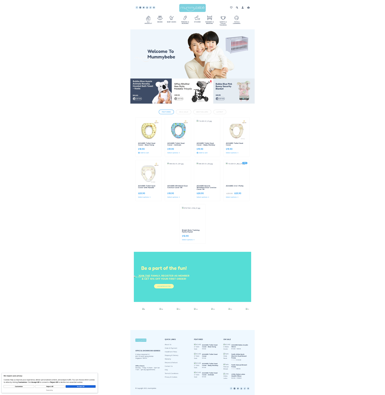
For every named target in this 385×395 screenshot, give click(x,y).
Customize (19, 386)
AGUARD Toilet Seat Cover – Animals (176, 144)
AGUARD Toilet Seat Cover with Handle (146, 187)
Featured (166, 112)
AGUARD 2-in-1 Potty (235, 186)
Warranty (168, 359)
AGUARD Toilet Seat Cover (234, 144)
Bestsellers (202, 112)
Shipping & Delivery (171, 355)
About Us (168, 344)
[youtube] (147, 7)
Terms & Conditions (171, 373)
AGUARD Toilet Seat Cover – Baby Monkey (206, 144)
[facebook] (136, 7)
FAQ (166, 370)
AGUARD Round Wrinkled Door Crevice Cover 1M (206, 187)
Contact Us (169, 366)
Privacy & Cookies (171, 377)
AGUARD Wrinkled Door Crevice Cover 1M (177, 187)
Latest (219, 112)
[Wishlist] (231, 8)
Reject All (49, 386)
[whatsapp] (143, 7)
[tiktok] (150, 7)
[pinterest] (153, 7)
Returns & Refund (171, 363)
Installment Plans (171, 352)
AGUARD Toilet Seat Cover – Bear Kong (146, 144)
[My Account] (243, 8)
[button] (237, 8)
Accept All (80, 386)
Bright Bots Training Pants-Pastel (191, 231)
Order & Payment (171, 348)
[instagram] (140, 7)
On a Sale (183, 112)
